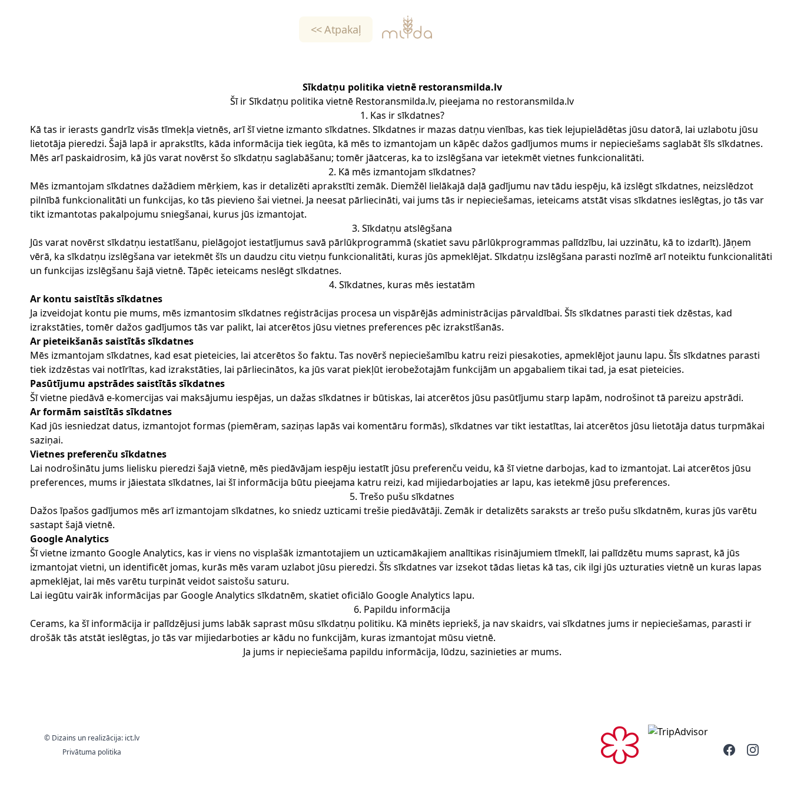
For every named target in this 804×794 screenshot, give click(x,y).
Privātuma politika (91, 752)
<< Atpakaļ (336, 29)
